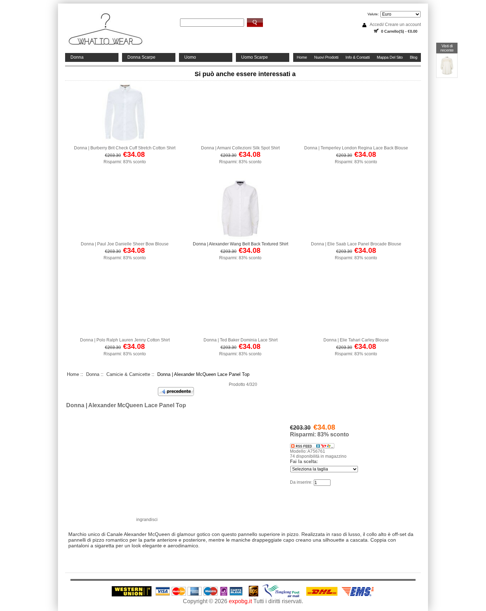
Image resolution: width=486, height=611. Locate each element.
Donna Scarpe (141, 57)
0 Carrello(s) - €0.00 (399, 31)
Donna (77, 57)
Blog (413, 57)
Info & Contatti (357, 57)
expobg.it (240, 601)
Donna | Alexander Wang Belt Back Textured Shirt (240, 243)
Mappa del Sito (390, 57)
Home (302, 57)
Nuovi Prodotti (326, 57)
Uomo (190, 57)
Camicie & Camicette (128, 374)
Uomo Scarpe (254, 57)
